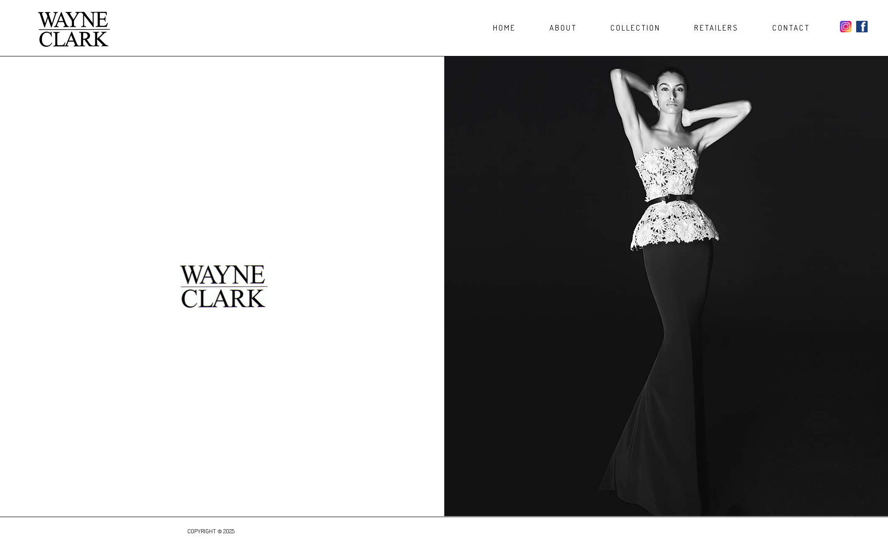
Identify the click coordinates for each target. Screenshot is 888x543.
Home (504, 27)
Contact (791, 27)
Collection (635, 27)
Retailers (716, 27)
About (563, 27)
